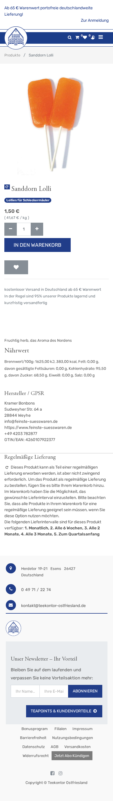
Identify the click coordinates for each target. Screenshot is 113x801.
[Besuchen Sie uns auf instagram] (60, 773)
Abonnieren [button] (85, 691)
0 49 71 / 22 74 (36, 589)
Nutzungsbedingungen (72, 738)
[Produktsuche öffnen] (70, 37)
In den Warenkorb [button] (37, 245)
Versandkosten (77, 747)
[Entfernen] (10, 229)
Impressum (82, 729)
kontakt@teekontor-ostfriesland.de (53, 605)
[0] (77, 37)
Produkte (12, 55)
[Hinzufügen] (37, 229)
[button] (16, 267)
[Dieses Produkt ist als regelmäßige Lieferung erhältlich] (7, 186)
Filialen (60, 729)
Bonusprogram (34, 729)
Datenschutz (33, 747)
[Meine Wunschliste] (85, 37)
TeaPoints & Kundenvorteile (61, 711)
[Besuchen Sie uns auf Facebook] (52, 773)
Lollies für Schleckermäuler (28, 200)
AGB (55, 747)
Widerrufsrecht (36, 756)
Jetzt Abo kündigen (71, 756)
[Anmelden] (93, 37)
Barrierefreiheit (33, 738)
